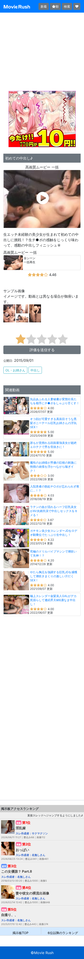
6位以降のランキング (63, 932)
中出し (35, 370)
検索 (67, 6)
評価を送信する (42, 350)
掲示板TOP (20, 932)
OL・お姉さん (15, 370)
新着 (44, 6)
